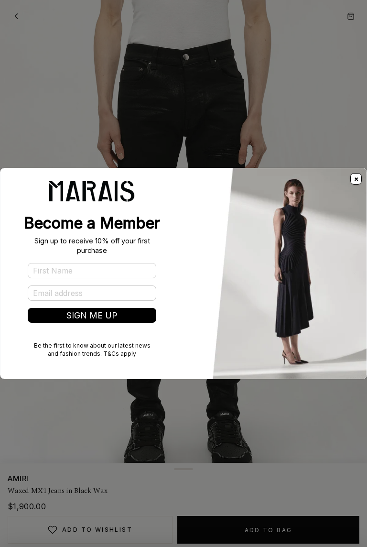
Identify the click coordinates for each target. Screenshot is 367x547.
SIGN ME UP (92, 315)
